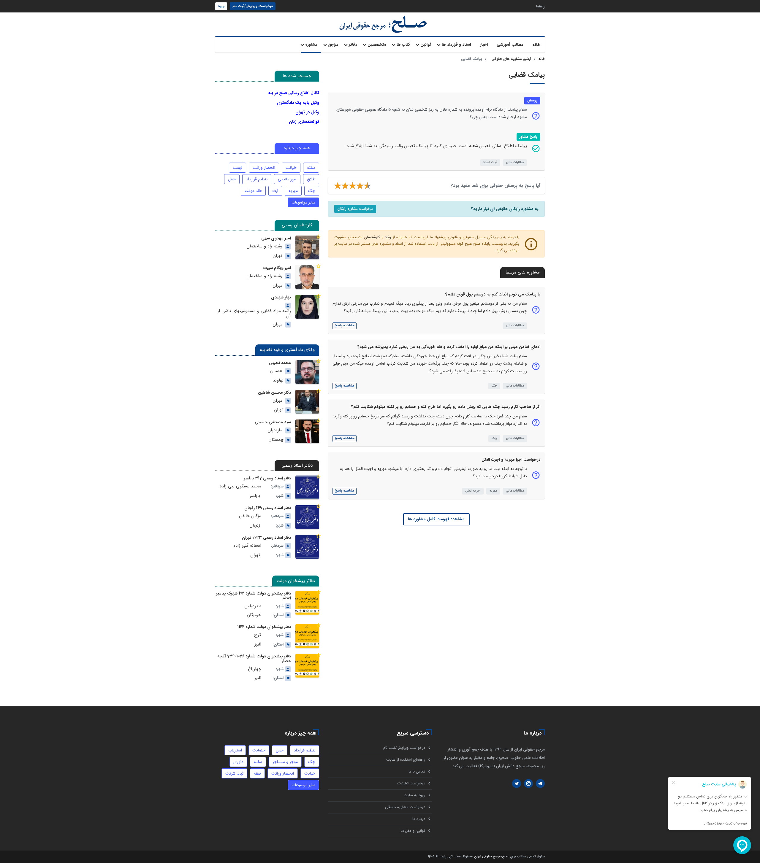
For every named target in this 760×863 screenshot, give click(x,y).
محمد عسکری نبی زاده (240, 486)
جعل (232, 179)
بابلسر (255, 495)
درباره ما (418, 819)
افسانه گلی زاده (247, 545)
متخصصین (377, 44)
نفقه (257, 773)
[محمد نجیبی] (307, 372)
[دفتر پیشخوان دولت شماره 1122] (307, 636)
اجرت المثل (473, 490)
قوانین (425, 44)
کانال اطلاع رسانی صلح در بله (293, 92)
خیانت (291, 167)
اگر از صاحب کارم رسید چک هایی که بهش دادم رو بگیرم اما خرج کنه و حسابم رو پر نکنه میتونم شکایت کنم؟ (445, 406)
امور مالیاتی (287, 179)
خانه (536, 45)
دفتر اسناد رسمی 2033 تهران (266, 537)
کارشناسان (372, 237)
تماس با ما (416, 771)
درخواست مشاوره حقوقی (405, 807)
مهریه (493, 490)
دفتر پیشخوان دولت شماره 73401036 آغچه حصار (254, 658)
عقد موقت (253, 190)
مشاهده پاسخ (344, 325)
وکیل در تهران (307, 112)
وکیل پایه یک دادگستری (298, 102)
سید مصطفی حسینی (273, 422)
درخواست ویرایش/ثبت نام (252, 6)
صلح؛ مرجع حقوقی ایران (491, 857)
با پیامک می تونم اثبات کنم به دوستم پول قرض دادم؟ (492, 294)
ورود (221, 6)
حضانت (258, 750)
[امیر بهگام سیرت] (307, 277)
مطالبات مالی (515, 162)
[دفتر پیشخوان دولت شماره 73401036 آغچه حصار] (307, 666)
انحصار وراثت (264, 167)
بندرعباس (252, 606)
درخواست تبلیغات (411, 783)
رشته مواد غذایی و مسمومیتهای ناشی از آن (254, 314)
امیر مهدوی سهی (276, 238)
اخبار (484, 44)
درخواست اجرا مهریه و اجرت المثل (511, 459)
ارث (275, 190)
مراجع (333, 44)
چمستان (276, 439)
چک (494, 385)
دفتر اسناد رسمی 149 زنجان (267, 508)
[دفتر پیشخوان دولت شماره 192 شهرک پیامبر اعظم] (307, 603)
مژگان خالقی (250, 516)
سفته (311, 167)
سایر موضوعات (303, 202)
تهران (277, 255)
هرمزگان (254, 615)
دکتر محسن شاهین (274, 392)
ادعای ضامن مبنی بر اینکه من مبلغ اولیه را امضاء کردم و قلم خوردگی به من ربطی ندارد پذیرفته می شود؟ (448, 347)
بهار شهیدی (281, 297)
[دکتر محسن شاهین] (307, 402)
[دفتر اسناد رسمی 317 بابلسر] (307, 487)
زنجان (254, 525)
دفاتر (353, 44)
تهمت (237, 167)
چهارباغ (254, 669)
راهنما (540, 6)
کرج (257, 635)
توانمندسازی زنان (304, 121)
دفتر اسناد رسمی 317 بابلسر (267, 478)
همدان (276, 371)
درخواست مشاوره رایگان (355, 209)
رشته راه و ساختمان (264, 246)
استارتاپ (235, 750)
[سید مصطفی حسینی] (307, 431)
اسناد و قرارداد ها (456, 44)
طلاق (311, 179)
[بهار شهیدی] (307, 307)
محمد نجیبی (280, 363)
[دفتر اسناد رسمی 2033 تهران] (307, 547)
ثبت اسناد (490, 162)
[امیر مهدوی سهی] (307, 247)
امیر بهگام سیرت (277, 268)
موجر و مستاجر (285, 762)
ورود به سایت (414, 795)
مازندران (274, 430)
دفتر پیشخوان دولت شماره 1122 (264, 627)
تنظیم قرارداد (256, 179)
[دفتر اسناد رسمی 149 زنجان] (307, 517)
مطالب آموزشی (510, 44)
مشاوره (311, 44)
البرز (257, 644)
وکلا (388, 237)
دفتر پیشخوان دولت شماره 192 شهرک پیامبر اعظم (253, 595)
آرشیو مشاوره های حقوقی (511, 59)
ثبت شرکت (234, 773)
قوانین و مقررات (412, 831)
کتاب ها (403, 44)
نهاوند (278, 380)
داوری (238, 762)
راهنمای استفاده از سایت (405, 759)
